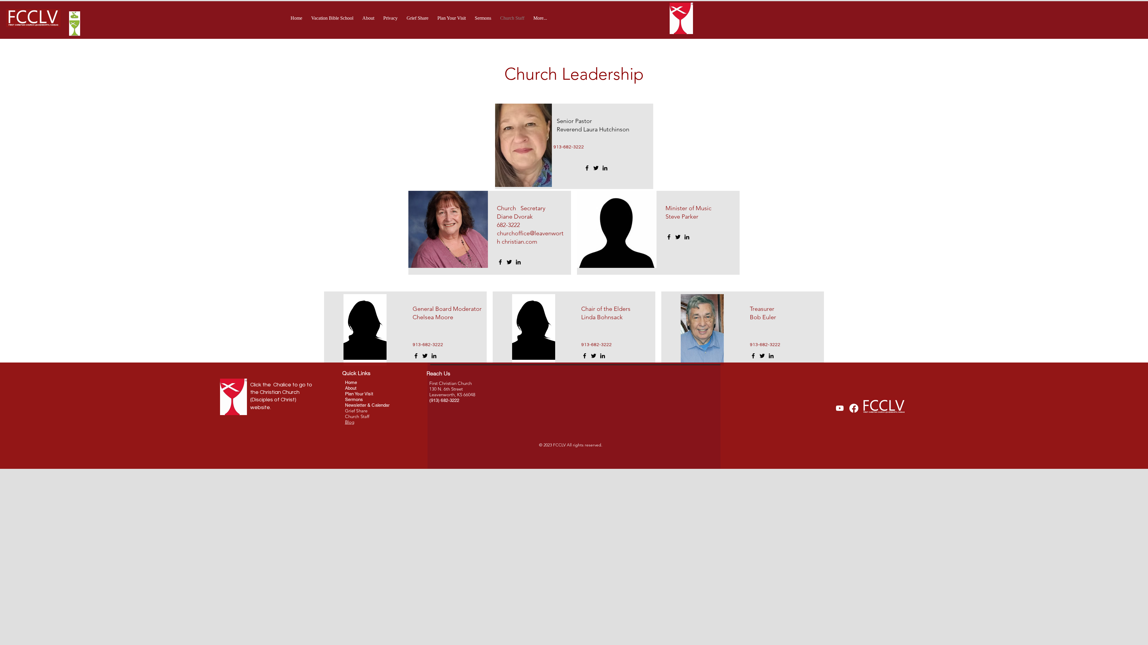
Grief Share (356, 411)
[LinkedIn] (605, 168)
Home (351, 382)
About (351, 388)
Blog (350, 422)
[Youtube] (839, 408)
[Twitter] (596, 168)
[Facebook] (587, 168)
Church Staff (357, 416)
